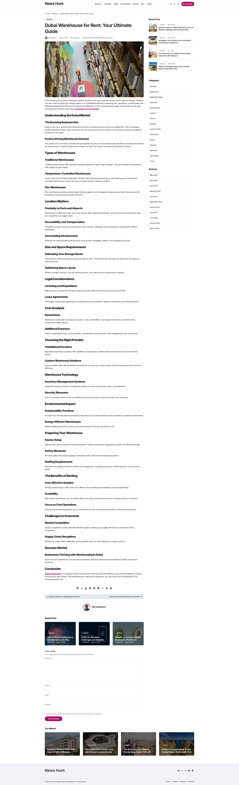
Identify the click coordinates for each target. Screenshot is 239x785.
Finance (153, 118)
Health (116, 4)
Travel (149, 4)
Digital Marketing (156, 97)
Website (47, 704)
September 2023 (156, 202)
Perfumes (153, 150)
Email (47, 695)
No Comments (75, 38)
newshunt (100, 606)
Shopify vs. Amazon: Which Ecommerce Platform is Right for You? (128, 640)
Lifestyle (135, 4)
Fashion (153, 113)
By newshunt (52, 38)
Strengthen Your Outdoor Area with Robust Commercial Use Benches (99, 752)
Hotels (152, 140)
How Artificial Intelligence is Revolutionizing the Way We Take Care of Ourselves (60, 640)
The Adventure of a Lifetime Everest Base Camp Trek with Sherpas (137, 752)
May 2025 (153, 180)
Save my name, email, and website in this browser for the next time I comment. (74, 714)
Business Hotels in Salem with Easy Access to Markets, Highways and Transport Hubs (61, 752)
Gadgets (153, 124)
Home (168, 781)
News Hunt (54, 3)
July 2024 (153, 196)
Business (98, 4)
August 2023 (155, 207)
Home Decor (154, 134)
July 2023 (153, 212)
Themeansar (81, 782)
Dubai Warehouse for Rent (104, 38)
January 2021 (155, 223)
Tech (142, 4)
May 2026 (153, 175)
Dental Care (154, 92)
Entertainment (155, 108)
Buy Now (191, 781)
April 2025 (154, 186)
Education (108, 4)
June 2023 (154, 218)
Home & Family (125, 4)
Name (47, 685)
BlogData (71, 782)
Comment (49, 658)
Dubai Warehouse (89, 38)
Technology (154, 156)
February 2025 (155, 191)
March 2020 (154, 228)
